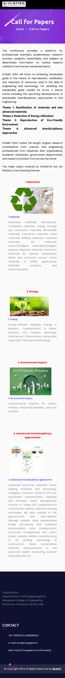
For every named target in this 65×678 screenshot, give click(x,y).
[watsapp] (13, 665)
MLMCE (56, 669)
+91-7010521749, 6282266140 (23, 635)
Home (20, 29)
